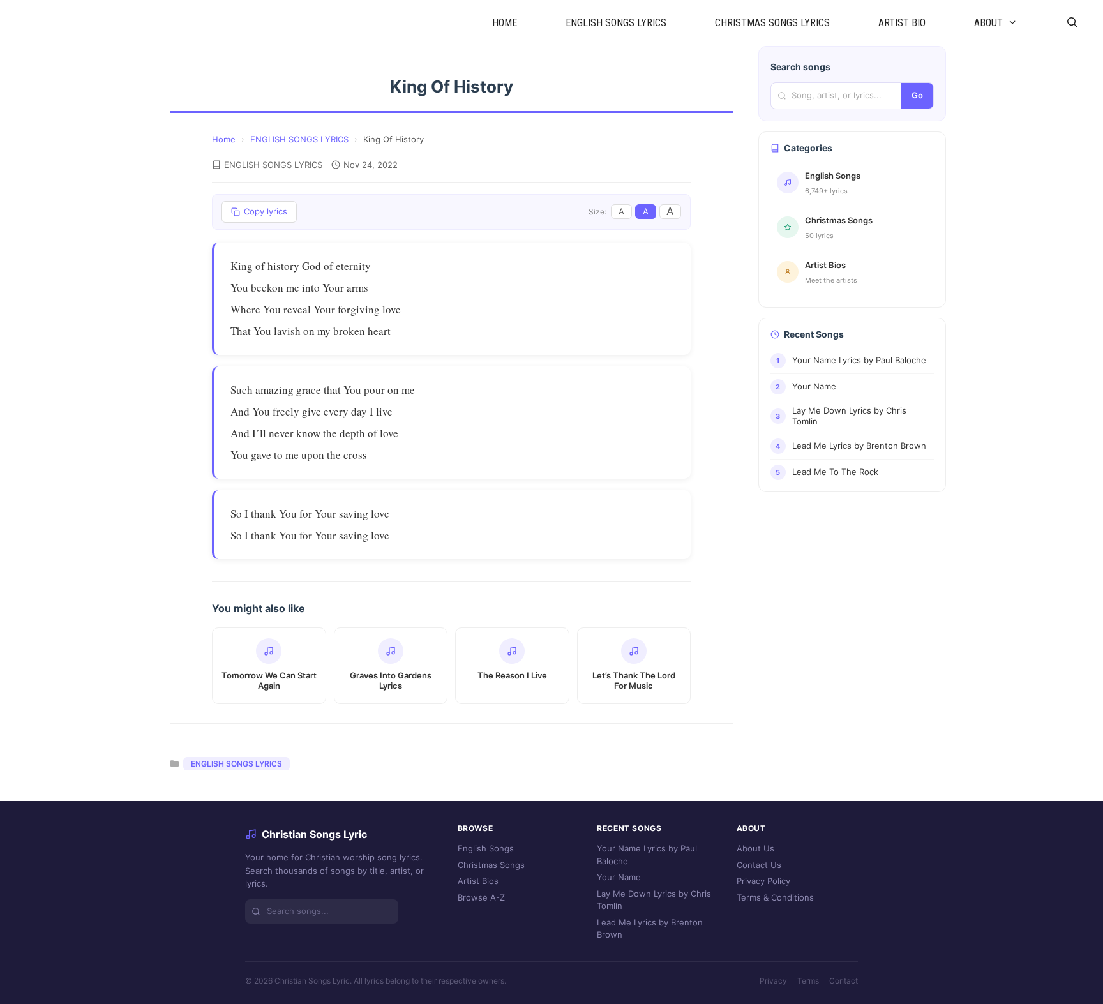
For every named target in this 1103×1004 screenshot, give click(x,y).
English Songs (486, 848)
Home (224, 139)
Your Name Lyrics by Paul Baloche (647, 854)
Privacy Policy (763, 881)
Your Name (619, 877)
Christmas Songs (491, 865)
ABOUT (988, 23)
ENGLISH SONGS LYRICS (616, 23)
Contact (843, 980)
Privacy (773, 980)
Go (917, 95)
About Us (755, 848)
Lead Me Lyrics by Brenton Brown (650, 928)
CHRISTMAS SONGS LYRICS (772, 23)
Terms (808, 980)
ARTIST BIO (902, 23)
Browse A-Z (481, 897)
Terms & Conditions (775, 897)
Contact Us (759, 865)
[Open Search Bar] (1072, 23)
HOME (504, 23)
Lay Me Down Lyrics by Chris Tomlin (654, 899)
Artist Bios (478, 881)
